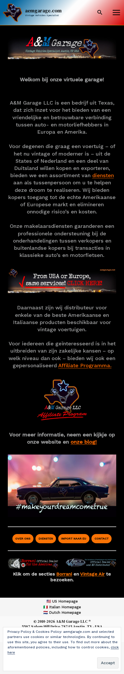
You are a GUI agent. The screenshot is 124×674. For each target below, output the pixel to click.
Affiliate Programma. (85, 365)
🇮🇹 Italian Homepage (62, 607)
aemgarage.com (43, 10)
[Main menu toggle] (116, 12)
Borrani (64, 574)
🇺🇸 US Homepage (62, 601)
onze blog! (84, 442)
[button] (100, 12)
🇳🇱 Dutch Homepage (62, 612)
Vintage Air (92, 574)
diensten (103, 175)
